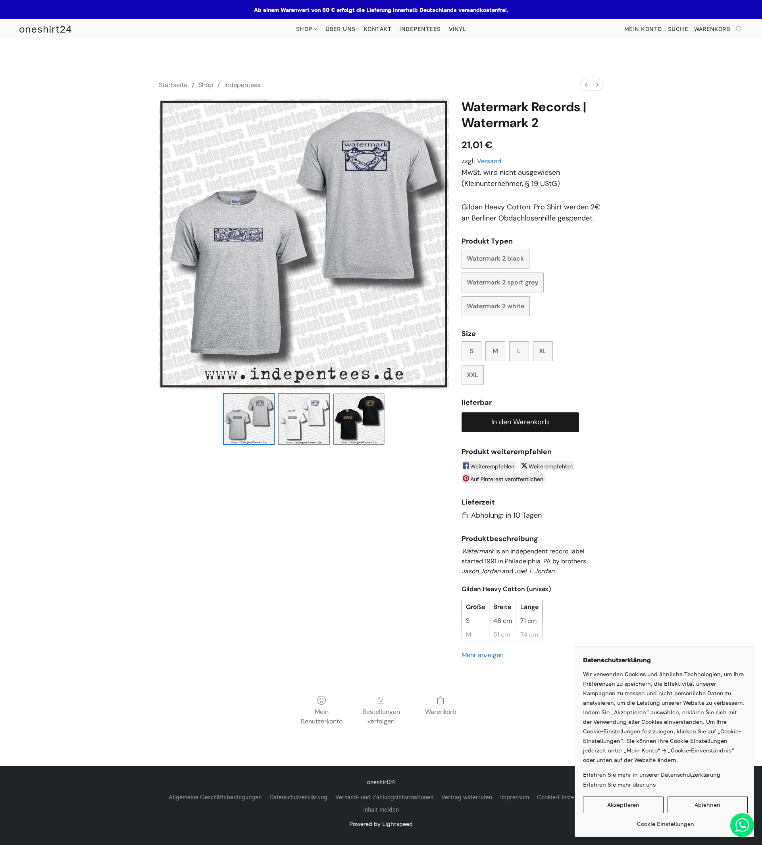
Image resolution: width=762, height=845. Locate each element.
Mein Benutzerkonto (322, 716)
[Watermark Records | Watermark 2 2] (359, 419)
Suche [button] (678, 28)
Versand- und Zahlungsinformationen (384, 797)
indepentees (242, 85)
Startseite (173, 85)
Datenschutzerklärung (298, 797)
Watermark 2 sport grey (502, 282)
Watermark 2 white (495, 306)
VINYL (457, 28)
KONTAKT (378, 28)
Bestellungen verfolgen (381, 716)
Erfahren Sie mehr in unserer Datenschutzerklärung (651, 774)
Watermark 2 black (495, 258)
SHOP (305, 28)
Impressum (514, 797)
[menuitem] (586, 85)
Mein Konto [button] (643, 28)
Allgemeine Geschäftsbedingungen (215, 797)
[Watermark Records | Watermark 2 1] (303, 419)
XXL (472, 375)
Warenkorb (440, 712)
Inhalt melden (381, 809)
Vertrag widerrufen (466, 797)
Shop (205, 85)
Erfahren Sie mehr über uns (619, 784)
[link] (665, 821)
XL (542, 351)
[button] (45, 29)
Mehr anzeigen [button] (483, 655)
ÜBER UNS (340, 28)
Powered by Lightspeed (381, 823)
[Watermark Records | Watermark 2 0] (249, 419)
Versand (489, 161)
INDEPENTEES (420, 28)
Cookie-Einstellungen (565, 797)
